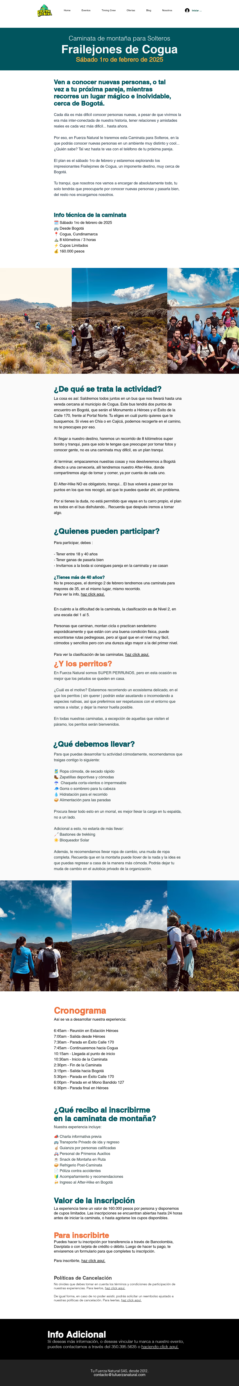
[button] (131, 10)
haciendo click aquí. (160, 1346)
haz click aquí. (93, 594)
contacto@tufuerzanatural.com (119, 1375)
